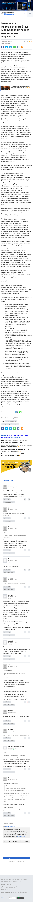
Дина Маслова (5, 43)
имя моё (10, 595)
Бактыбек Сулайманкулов (16, 746)
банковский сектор (11, 421)
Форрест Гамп (12, 559)
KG (24, 14)
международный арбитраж (10, 424)
